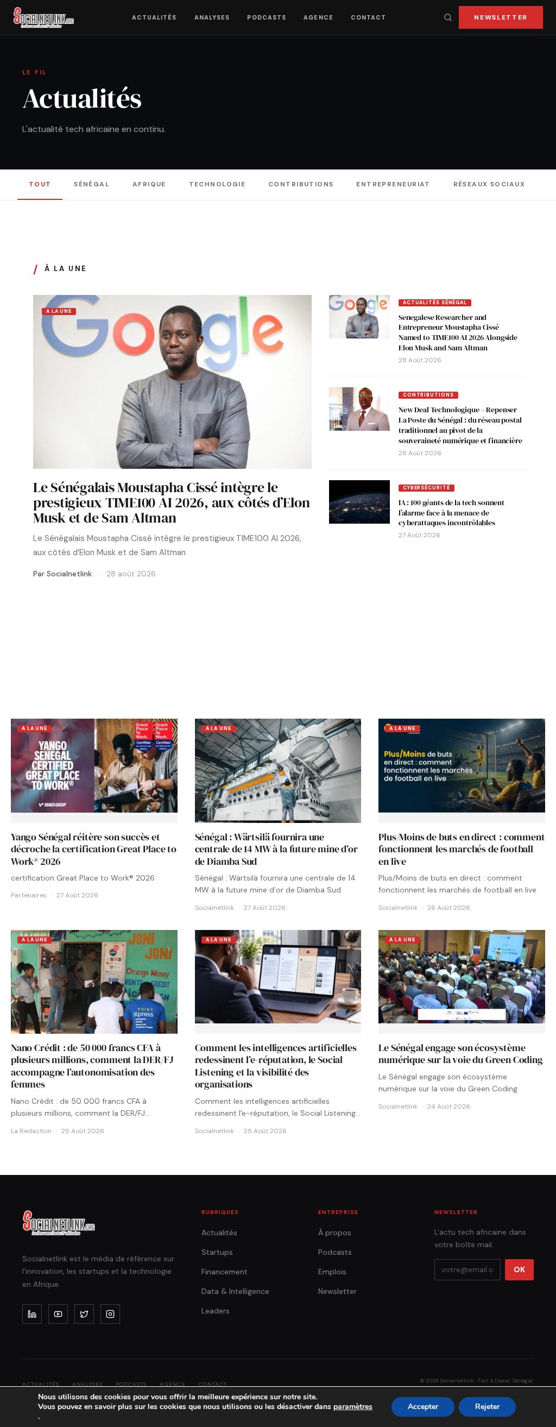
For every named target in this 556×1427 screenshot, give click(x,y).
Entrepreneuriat (393, 184)
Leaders (215, 1311)
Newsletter (501, 17)
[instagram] (110, 1314)
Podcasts (266, 17)
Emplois (332, 1272)
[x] (84, 1314)
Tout (40, 184)
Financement (224, 1272)
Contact (369, 17)
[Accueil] (43, 17)
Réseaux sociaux (489, 184)
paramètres (352, 1407)
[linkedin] (32, 1314)
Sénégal (92, 184)
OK (519, 1269)
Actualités (154, 17)
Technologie (217, 184)
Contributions (301, 184)
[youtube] (58, 1314)
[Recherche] (448, 17)
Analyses (212, 17)
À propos (334, 1232)
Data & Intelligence (235, 1291)
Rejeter (487, 1406)
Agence (318, 17)
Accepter (423, 1406)
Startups (217, 1252)
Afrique (149, 184)
